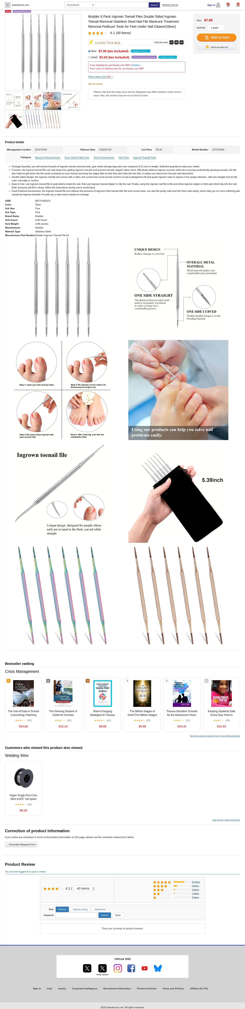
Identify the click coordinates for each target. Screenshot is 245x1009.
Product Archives (146, 988)
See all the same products (226, 820)
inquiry (62, 988)
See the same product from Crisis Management (215, 736)
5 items (195, 886)
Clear (118, 915)
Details (135, 65)
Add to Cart (219, 37)
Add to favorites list (219, 47)
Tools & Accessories (104, 157)
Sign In (211, 5)
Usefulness (100, 909)
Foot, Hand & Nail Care (77, 157)
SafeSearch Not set (170, 5)
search (154, 5)
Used (133, 57)
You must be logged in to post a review (25, 871)
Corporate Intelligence (84, 988)
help (49, 988)
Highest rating (80, 909)
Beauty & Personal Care (47, 157)
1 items (195, 893)
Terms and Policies (173, 988)
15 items (196, 882)
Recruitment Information (117, 988)
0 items (195, 897)
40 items (83, 888)
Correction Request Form (22, 844)
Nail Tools (124, 157)
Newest (62, 909)
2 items (195, 889)
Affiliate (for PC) (199, 988)
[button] (238, 4)
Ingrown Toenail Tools (144, 157)
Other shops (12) (100, 76)
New (120, 51)
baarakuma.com (20, 5)
